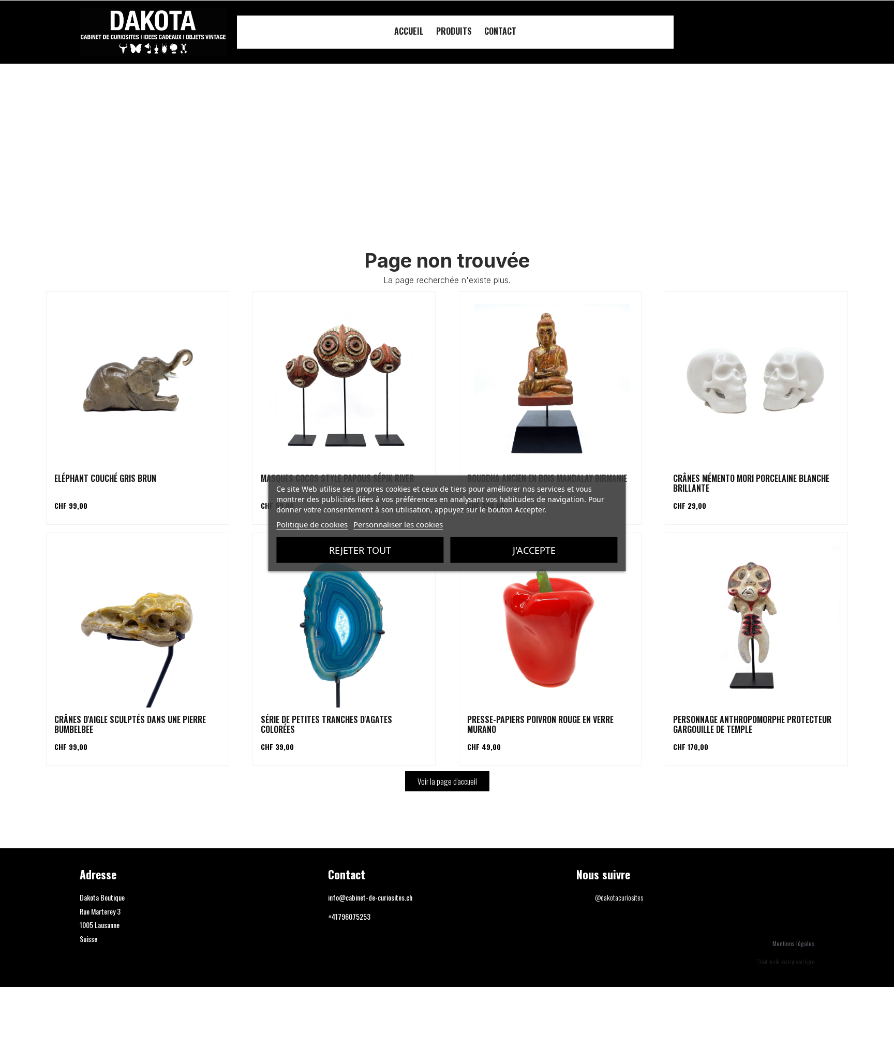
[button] (802, 32)
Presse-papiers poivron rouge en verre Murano (540, 724)
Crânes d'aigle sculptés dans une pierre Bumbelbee (130, 724)
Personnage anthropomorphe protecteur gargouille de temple (752, 724)
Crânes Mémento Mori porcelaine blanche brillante (751, 483)
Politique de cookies (312, 524)
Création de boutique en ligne (785, 961)
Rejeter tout (360, 549)
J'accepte (534, 549)
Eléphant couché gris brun (105, 478)
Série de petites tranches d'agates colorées (326, 724)
